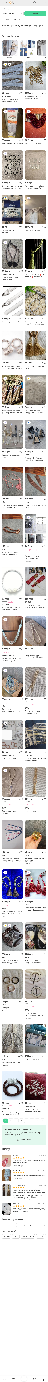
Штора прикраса (32, 1059)
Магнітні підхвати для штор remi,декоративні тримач (34, 962)
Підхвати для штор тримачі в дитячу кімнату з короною (35, 606)
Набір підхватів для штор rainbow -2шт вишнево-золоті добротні (35, 909)
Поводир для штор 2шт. (11, 322)
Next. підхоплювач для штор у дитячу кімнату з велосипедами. (11, 859)
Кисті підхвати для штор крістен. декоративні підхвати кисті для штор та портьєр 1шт (29, 1191)
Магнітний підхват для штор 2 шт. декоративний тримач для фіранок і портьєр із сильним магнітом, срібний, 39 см (35, 323)
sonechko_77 (18, 1170)
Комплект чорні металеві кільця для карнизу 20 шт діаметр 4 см (12, 187)
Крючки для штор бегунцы (9, 231)
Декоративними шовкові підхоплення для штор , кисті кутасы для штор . (12, 912)
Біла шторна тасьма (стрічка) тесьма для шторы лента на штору (11, 100)
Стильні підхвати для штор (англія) (10, 279)
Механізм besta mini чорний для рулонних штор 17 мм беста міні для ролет (34, 459)
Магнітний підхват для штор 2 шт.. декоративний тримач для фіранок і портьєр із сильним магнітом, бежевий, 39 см (12, 367)
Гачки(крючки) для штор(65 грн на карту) (34, 412)
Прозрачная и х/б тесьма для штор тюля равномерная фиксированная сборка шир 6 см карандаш (35, 759)
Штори (16, 1236)
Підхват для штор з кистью (9, 812)
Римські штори (28, 1236)
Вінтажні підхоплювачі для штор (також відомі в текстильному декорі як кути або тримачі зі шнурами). (12, 412)
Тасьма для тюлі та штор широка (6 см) (29, 1209)
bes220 (16, 1204)
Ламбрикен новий (32, 230)
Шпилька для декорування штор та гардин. (34, 1014)
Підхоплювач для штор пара (34, 367)
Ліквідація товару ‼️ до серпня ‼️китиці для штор (34, 276)
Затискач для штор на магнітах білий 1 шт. (11, 609)
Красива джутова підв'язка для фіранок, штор (34, 656)
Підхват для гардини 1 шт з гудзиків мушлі (12, 659)
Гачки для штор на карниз (29, 1225)
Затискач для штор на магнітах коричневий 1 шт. (11, 1113)
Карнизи (6, 1236)
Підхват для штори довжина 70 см (32, 712)
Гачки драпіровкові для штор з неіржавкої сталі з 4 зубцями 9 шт (35, 187)
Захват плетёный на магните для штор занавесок (10, 554)
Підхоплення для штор (11, 1062)
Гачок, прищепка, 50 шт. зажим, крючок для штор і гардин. (29, 1162)
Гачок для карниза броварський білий (33, 1111)
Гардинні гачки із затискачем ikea (32, 557)
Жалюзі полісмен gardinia (12, 144)
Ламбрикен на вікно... (34, 144)
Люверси (5, 1008)
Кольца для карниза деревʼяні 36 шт (33, 97)
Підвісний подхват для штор (11, 456)
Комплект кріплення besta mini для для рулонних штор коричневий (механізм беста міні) (11, 962)
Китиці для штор (32, 811)
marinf (15, 1156)
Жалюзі (40, 1236)
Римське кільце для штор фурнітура (35, 859)
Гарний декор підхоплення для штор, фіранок (11, 710)
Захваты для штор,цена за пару (35, 506)
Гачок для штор (9, 1225)
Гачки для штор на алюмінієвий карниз (29, 1175)
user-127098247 (19, 1185)
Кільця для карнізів (9, 758)
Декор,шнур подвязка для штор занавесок (12, 506)
